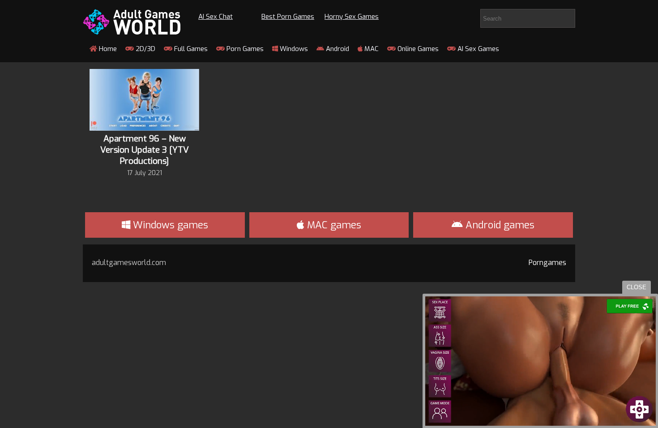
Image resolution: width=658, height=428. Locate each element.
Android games (498, 224)
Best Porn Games (287, 16)
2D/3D (144, 48)
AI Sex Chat (215, 16)
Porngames (547, 262)
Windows (293, 48)
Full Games (190, 48)
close (636, 287)
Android (336, 48)
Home (107, 48)
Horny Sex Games (352, 16)
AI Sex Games (477, 48)
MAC (371, 48)
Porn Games (244, 48)
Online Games (417, 48)
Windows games (169, 224)
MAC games (332, 224)
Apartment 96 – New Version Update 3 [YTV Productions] (144, 150)
